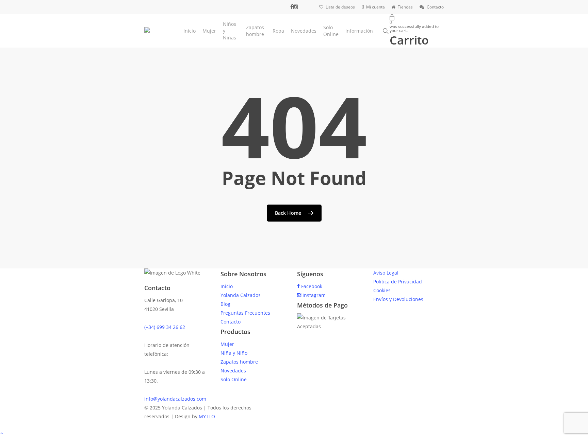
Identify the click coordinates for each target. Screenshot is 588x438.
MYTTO (207, 416)
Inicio (226, 286)
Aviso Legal (385, 272)
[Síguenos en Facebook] (291, 7)
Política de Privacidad (397, 281)
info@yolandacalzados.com (175, 399)
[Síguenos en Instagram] (295, 7)
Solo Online (233, 379)
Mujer (227, 344)
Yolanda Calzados (240, 295)
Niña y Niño (233, 353)
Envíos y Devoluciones (398, 299)
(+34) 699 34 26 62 (164, 327)
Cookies (382, 290)
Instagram (313, 295)
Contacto (230, 321)
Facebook (311, 286)
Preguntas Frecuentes (245, 313)
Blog (225, 304)
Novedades (233, 370)
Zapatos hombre (239, 361)
